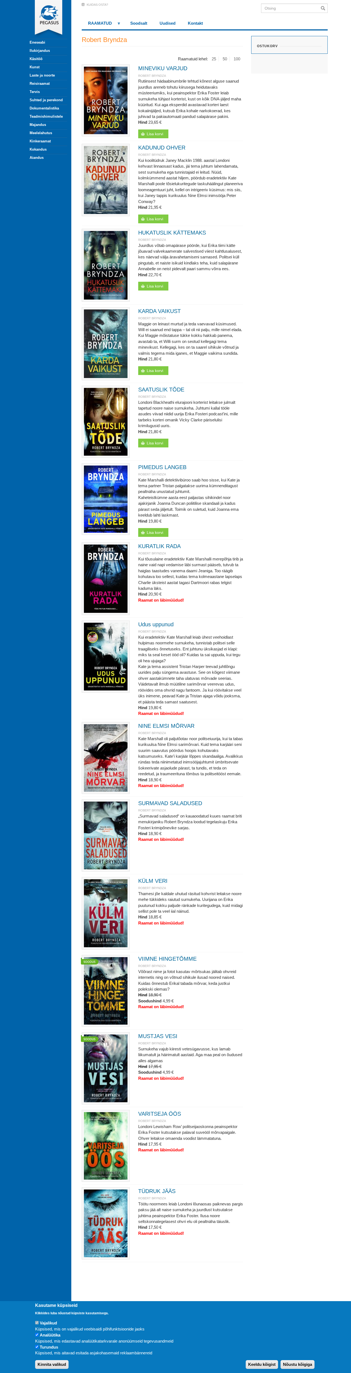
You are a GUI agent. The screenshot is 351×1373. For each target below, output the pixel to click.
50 (225, 59)
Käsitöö (36, 59)
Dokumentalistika (44, 108)
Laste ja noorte (42, 75)
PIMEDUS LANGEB (162, 467)
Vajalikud (48, 1323)
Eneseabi (37, 42)
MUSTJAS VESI (157, 1036)
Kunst (34, 67)
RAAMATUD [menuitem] (97, 25)
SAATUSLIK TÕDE (161, 390)
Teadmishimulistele (46, 116)
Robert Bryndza (152, 75)
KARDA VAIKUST (159, 311)
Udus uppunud (156, 624)
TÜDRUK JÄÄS (157, 1191)
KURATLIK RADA (159, 546)
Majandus (38, 125)
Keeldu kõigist (262, 1364)
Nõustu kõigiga (297, 1364)
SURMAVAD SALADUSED (170, 803)
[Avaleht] (45, 19)
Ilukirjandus (40, 51)
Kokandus (38, 149)
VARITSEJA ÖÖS (159, 1114)
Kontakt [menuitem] (195, 23)
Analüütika (50, 1335)
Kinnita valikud (52, 1364)
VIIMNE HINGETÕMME (167, 959)
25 (214, 59)
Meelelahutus (41, 133)
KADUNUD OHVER (161, 148)
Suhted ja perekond (46, 100)
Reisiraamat (40, 83)
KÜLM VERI (153, 881)
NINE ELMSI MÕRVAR (166, 726)
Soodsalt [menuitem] (138, 23)
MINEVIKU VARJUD (162, 68)
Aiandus (37, 158)
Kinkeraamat (40, 141)
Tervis (35, 92)
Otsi (324, 8)
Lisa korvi (155, 134)
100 (237, 59)
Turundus (49, 1347)
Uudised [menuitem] (168, 23)
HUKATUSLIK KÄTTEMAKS (172, 233)
